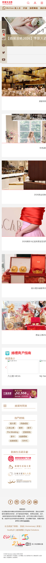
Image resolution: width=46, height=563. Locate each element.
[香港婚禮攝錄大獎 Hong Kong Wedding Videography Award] (19, 481)
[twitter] (3, 52)
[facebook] (3, 24)
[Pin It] (3, 45)
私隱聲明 (9, 557)
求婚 (25, 8)
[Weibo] (3, 38)
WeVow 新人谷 (13, 8)
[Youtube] (3, 59)
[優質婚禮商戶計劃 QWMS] (19, 459)
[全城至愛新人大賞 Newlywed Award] (19, 474)
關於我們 (9, 555)
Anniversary (30, 526)
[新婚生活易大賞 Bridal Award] (19, 467)
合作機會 (21, 555)
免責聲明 (26, 521)
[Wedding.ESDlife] (7, 3)
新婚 (22, 526)
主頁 (5, 555)
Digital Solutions (32, 530)
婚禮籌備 (34, 8)
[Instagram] (3, 31)
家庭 (39, 526)
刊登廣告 (15, 555)
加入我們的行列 (28, 555)
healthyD (11, 530)
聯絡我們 (36, 555)
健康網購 (20, 530)
